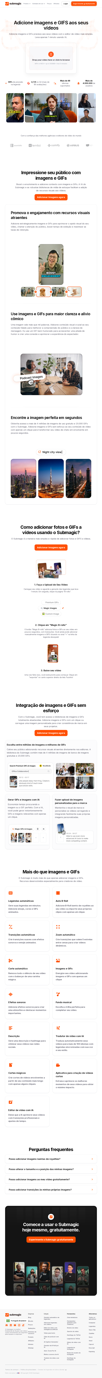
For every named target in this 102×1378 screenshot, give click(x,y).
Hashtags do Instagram (71, 1359)
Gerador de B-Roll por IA (51, 1346)
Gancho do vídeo (73, 1331)
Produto (30, 1337)
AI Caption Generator (51, 1342)
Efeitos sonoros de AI (51, 1354)
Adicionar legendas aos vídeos (50, 1323)
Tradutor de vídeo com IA (51, 1359)
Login (66, 4)
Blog (29, 1317)
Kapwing (92, 1351)
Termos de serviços (12, 1370)
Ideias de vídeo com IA (74, 1343)
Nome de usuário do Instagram (74, 1353)
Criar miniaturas (72, 1317)
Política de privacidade (28, 1370)
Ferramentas (71, 1314)
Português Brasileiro (18, 1321)
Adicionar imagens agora (51, 197)
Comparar (92, 1323)
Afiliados (56, 3)
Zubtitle (91, 1333)
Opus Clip (92, 1330)
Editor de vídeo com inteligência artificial (51, 1328)
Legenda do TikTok (73, 1339)
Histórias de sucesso (32, 1332)
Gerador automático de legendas (51, 1318)
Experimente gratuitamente (84, 4)
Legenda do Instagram (71, 1348)
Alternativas (93, 1314)
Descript (92, 1348)
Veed (90, 1341)
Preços (49, 3)
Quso (91, 1337)
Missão (30, 1321)
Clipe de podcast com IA (51, 1337)
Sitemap (30, 1348)
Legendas (92, 1326)
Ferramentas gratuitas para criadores (71, 1322)
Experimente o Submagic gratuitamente (51, 1239)
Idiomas (30, 1344)
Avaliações (31, 1328)
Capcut (91, 1344)
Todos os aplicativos (92, 1318)
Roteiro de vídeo (72, 1328)
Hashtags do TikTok (73, 1335)
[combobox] (16, 1321)
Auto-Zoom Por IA (50, 1351)
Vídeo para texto (49, 1333)
